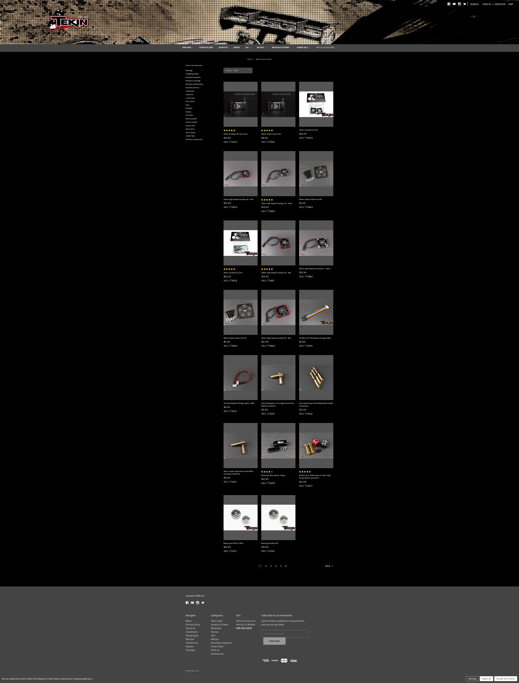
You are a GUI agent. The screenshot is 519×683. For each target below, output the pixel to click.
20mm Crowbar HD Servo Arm (236, 134)
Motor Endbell (191, 119)
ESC (247, 47)
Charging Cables (192, 74)
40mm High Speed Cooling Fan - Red (276, 338)
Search (474, 4)
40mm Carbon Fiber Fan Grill (235, 338)
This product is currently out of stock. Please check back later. (278, 110)
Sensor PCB (190, 126)
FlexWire (189, 108)
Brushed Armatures (193, 77)
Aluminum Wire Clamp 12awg (273, 475)
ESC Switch (190, 101)
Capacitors (190, 91)
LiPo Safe (189, 115)
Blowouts (223, 47)
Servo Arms (190, 129)
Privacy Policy (193, 624)
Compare (240, 104)
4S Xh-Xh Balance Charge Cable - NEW (239, 403)
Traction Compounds (194, 139)
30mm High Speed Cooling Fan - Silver (314, 269)
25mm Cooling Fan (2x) (308, 130)
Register (500, 4)
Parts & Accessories (325, 47)
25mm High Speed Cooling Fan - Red (238, 199)
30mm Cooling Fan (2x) (233, 273)
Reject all (486, 678)
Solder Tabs (190, 136)
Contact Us (192, 642)
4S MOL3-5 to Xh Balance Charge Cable (315, 338)
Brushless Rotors (192, 88)
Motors (260, 47)
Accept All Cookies (505, 678)
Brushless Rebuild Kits (194, 84)
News (189, 620)
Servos (237, 47)
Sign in (487, 4)
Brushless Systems (281, 47)
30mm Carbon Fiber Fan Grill (310, 199)
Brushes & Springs (193, 81)
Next (328, 565)
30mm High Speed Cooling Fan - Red (276, 273)
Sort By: (229, 70)
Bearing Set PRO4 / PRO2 (234, 543)
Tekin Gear (187, 47)
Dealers (190, 646)
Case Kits (189, 94)
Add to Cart (240, 110)
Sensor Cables (191, 122)
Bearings (189, 70)
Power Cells (302, 47)
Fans (187, 105)
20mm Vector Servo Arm (271, 134)
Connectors (190, 98)
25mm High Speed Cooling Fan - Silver (276, 203)
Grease (188, 112)
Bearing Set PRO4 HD (269, 543)
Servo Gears (190, 133)
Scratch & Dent (206, 47)
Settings (472, 678)
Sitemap (190, 650)
